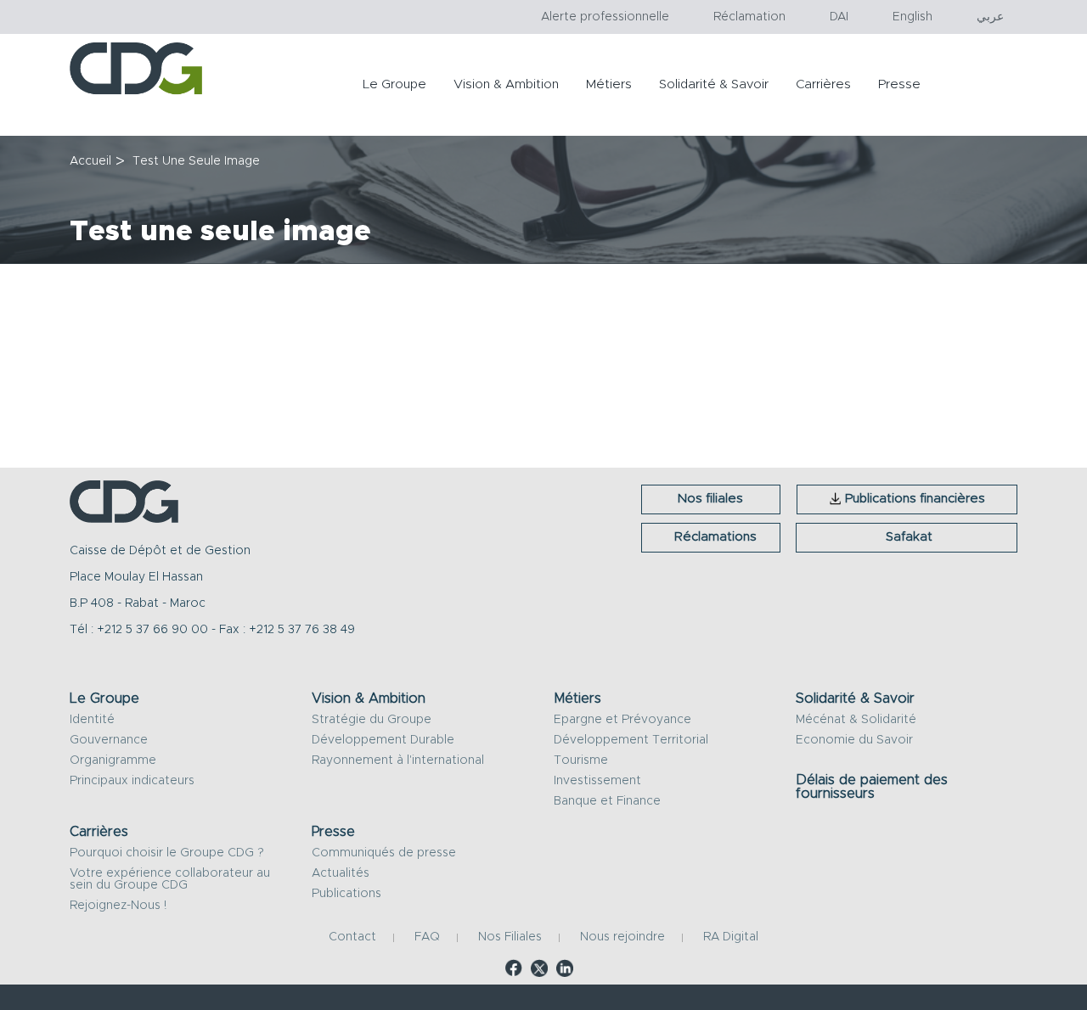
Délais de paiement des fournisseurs (872, 786)
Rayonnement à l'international (398, 760)
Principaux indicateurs (132, 781)
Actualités (340, 873)
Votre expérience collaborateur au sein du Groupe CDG (170, 879)
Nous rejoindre (622, 938)
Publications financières (915, 498)
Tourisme (581, 760)
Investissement (597, 781)
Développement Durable (383, 740)
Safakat (909, 536)
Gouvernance (109, 740)
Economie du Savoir (854, 740)
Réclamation (749, 17)
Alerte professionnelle (605, 17)
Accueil (90, 161)
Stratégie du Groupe (371, 720)
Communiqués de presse (384, 853)
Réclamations (715, 536)
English (912, 17)
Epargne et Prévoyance (622, 720)
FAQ (427, 938)
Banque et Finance (607, 801)
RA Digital (730, 938)
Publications (346, 894)
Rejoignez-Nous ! (118, 906)
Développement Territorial (631, 740)
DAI (839, 17)
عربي (990, 17)
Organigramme (113, 760)
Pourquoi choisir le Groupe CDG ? (167, 853)
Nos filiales (710, 498)
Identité (92, 720)
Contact (352, 938)
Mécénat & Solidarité (856, 720)
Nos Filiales (510, 938)
